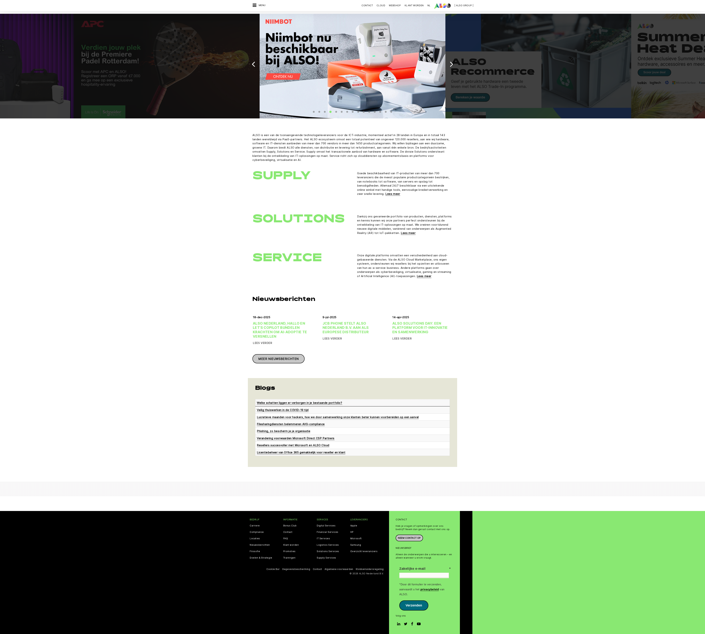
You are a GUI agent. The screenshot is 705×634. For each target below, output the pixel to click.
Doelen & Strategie (261, 558)
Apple (353, 525)
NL (429, 5)
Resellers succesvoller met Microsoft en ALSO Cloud (293, 445)
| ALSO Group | (463, 5)
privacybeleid (429, 589)
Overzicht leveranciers (364, 551)
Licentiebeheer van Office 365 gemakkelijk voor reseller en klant (301, 452)
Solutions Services (328, 551)
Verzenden (414, 605)
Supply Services (326, 558)
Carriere (255, 525)
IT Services (323, 538)
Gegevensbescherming (296, 569)
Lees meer (392, 194)
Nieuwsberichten (260, 545)
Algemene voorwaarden (339, 569)
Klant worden (291, 545)
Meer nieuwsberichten (278, 359)
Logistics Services (328, 545)
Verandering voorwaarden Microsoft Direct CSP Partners (296, 438)
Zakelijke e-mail (412, 568)
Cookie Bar (273, 569)
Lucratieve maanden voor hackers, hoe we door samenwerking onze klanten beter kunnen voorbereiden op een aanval (338, 417)
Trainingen (289, 558)
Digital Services (326, 525)
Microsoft (356, 538)
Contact (367, 5)
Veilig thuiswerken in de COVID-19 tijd (283, 410)
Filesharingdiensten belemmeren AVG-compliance (291, 424)
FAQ (285, 538)
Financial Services (327, 532)
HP (352, 532)
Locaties (255, 538)
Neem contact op (409, 538)
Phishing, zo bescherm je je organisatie (283, 431)
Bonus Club (290, 525)
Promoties (289, 551)
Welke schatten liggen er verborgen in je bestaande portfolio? (299, 402)
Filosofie (255, 551)
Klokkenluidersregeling (370, 569)
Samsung (355, 545)
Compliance (257, 532)
